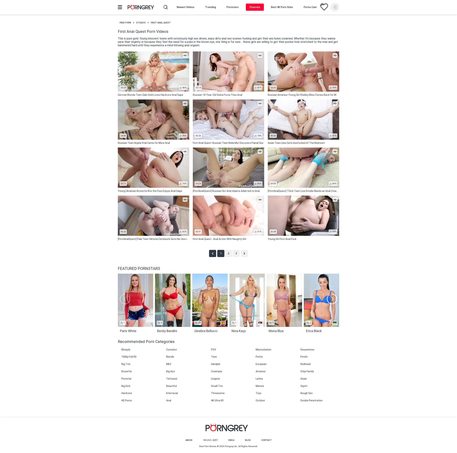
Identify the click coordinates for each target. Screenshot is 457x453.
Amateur (261, 371)
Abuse (188, 440)
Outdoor (260, 400)
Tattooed (171, 378)
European (261, 364)
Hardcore (126, 393)
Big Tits (125, 364)
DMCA (231, 440)
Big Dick (125, 386)
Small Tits (217, 386)
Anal (168, 400)
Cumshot (171, 349)
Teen (214, 356)
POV (213, 349)
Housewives (307, 349)
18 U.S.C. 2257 (210, 440)
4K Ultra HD (217, 400)
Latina (259, 378)
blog (248, 440)
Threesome (218, 393)
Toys (258, 393)
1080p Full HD (129, 356)
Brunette (126, 371)
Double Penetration (311, 400)
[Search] (166, 7)
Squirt (303, 386)
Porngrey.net (231, 446)
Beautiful (171, 386)
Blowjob (125, 349)
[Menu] (120, 7)
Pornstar (126, 378)
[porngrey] (140, 7)
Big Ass (170, 371)
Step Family (307, 371)
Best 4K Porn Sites (282, 7)
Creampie (216, 371)
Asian (303, 378)
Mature (260, 386)
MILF (168, 364)
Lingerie (215, 378)
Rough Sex (306, 393)
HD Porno (126, 400)
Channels (254, 7)
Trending (210, 7)
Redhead (305, 364)
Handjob (215, 364)
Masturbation (263, 349)
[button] (332, 299)
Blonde (170, 356)
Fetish (304, 356)
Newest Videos (185, 7)
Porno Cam (310, 7)
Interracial (172, 393)
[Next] (244, 253)
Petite (259, 356)
